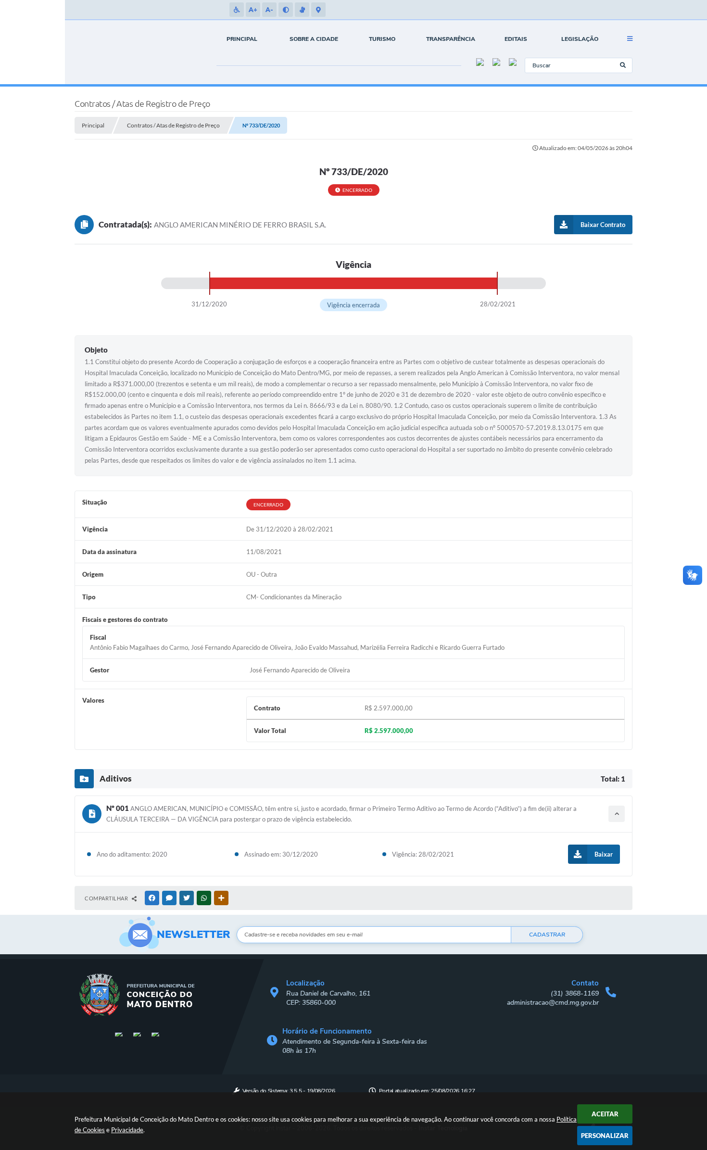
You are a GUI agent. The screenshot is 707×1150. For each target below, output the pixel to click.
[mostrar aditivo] (616, 814)
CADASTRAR (547, 934)
